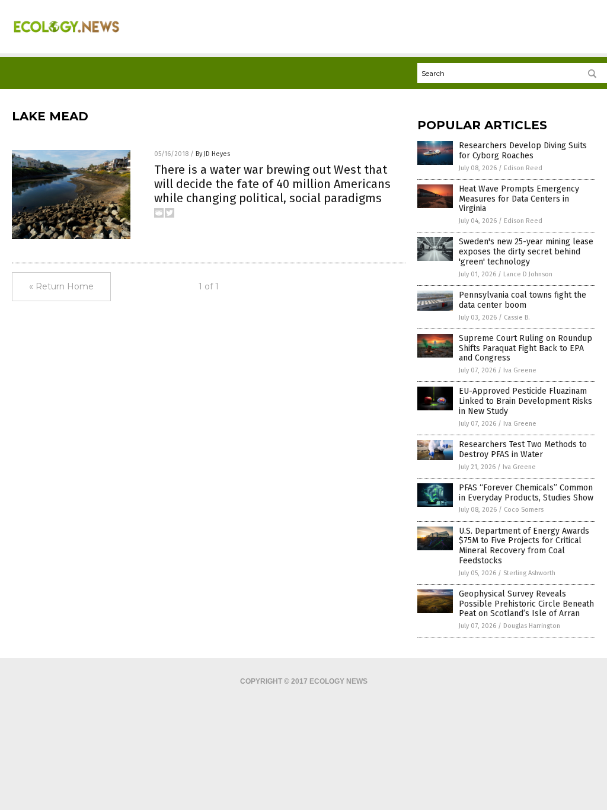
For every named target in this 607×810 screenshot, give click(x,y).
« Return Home (61, 286)
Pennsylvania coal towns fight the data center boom (522, 300)
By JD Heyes (213, 154)
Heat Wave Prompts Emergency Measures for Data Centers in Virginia (519, 199)
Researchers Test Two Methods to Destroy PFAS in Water (523, 449)
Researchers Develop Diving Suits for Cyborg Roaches (523, 151)
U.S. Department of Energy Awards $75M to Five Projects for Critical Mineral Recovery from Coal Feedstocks (524, 546)
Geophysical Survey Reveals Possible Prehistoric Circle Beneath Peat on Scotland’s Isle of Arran (526, 604)
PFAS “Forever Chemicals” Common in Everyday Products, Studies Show (526, 493)
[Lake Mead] (66, 37)
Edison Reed (523, 168)
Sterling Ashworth (529, 573)
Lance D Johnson (527, 274)
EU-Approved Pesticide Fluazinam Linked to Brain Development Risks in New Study (525, 401)
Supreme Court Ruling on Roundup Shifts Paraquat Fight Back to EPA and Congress (525, 348)
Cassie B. (517, 317)
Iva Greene (519, 370)
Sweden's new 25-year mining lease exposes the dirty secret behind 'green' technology (526, 252)
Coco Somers (524, 510)
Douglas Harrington (531, 626)
